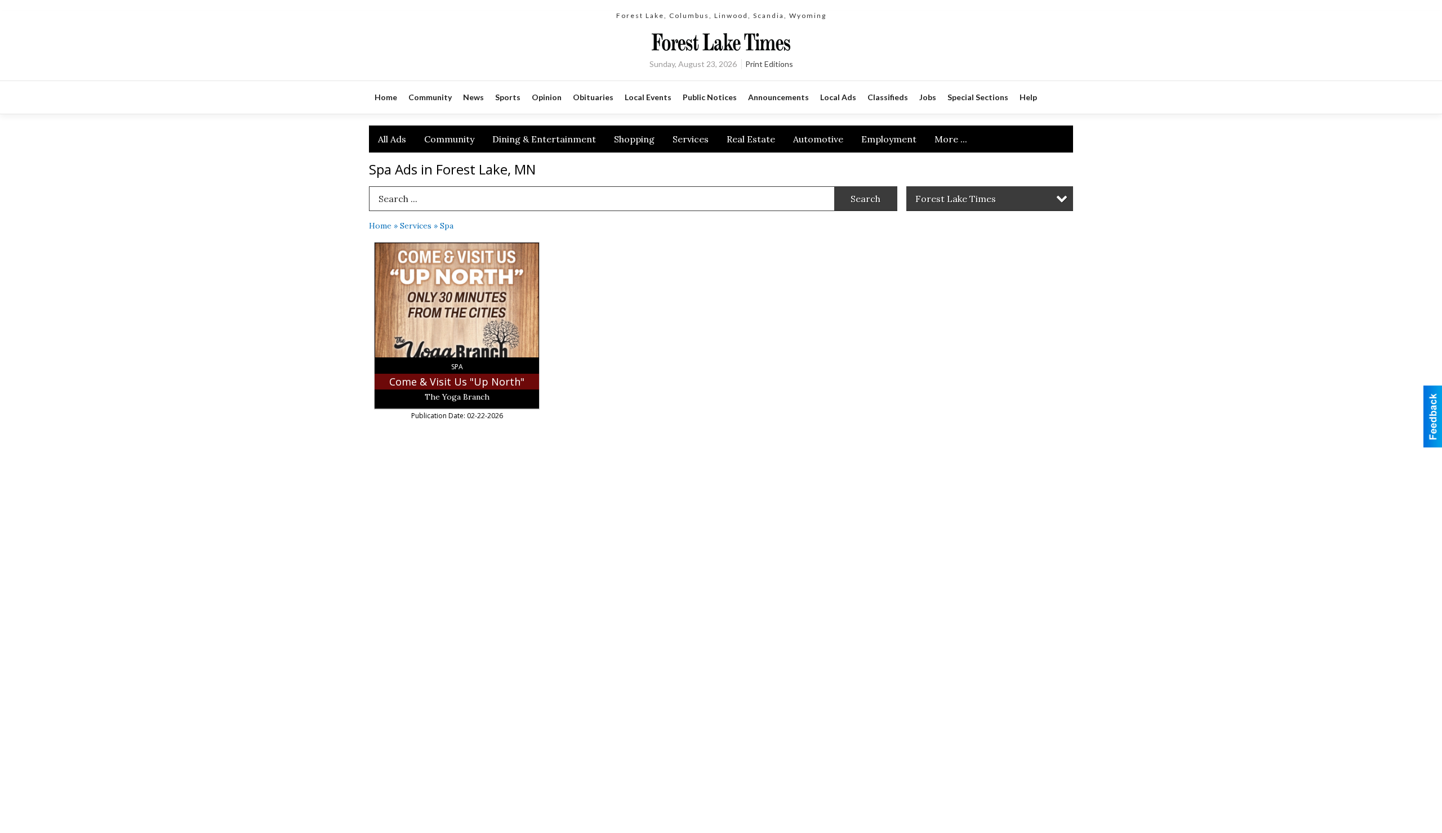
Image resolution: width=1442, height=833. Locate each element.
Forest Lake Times (955, 198)
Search (865, 198)
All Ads (392, 139)
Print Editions (769, 64)
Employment (888, 139)
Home (380, 226)
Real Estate (751, 139)
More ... (950, 139)
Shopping (634, 139)
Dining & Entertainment (544, 139)
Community (449, 139)
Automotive (818, 139)
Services (691, 139)
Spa (446, 226)
